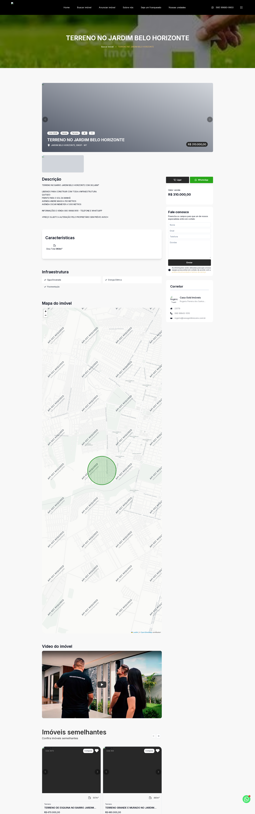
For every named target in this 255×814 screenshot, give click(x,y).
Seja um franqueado (151, 7)
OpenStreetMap (146, 632)
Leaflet (135, 632)
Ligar (179, 180)
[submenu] (241, 7)
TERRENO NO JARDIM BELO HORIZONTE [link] (136, 47)
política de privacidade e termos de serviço (189, 272)
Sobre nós (128, 7)
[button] (45, 119)
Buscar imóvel (84, 7)
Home (66, 7)
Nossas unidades (177, 7)
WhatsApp (203, 180)
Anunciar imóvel (107, 7)
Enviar (189, 262)
